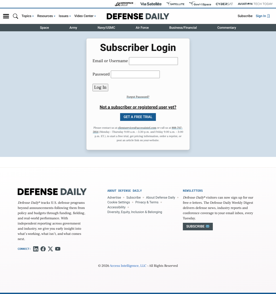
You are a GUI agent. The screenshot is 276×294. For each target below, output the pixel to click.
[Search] (15, 16)
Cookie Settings (118, 202)
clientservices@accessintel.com (137, 128)
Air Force (142, 28)
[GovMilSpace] (200, 4)
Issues (64, 16)
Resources (45, 16)
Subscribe (245, 16)
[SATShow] (175, 4)
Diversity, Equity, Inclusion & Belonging (134, 212)
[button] (6, 16)
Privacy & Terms (146, 202)
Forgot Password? (138, 97)
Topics (26, 16)
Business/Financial (183, 28)
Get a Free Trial (138, 117)
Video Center (84, 16)
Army (73, 28)
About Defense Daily (160, 197)
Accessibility (116, 207)
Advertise (114, 197)
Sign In (261, 16)
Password (101, 74)
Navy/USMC (106, 28)
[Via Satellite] (151, 3)
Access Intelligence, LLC (128, 266)
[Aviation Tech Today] (255, 4)
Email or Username (110, 61)
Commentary (226, 28)
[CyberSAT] (224, 4)
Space (44, 28)
